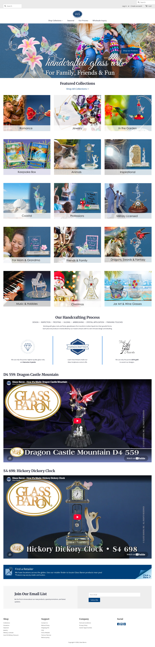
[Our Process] (28, 346)
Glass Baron (82, 642)
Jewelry (5, 630)
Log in (124, 6)
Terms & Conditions (85, 623)
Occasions (6, 625)
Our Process (83, 20)
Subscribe (94, 600)
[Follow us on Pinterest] (124, 624)
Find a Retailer (45, 632)
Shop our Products (130, 50)
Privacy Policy (83, 625)
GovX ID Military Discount (10, 635)
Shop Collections (55, 20)
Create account (136, 6)
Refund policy (45, 637)
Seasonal (70, 20)
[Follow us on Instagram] (121, 624)
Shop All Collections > (77, 88)
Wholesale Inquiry (100, 20)
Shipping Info (45, 628)
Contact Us (44, 623)
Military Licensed (8, 632)
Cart (150, 6)
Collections (6, 623)
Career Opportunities (85, 628)
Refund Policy (45, 625)
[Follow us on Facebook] (118, 624)
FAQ (42, 630)
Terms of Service (46, 635)
